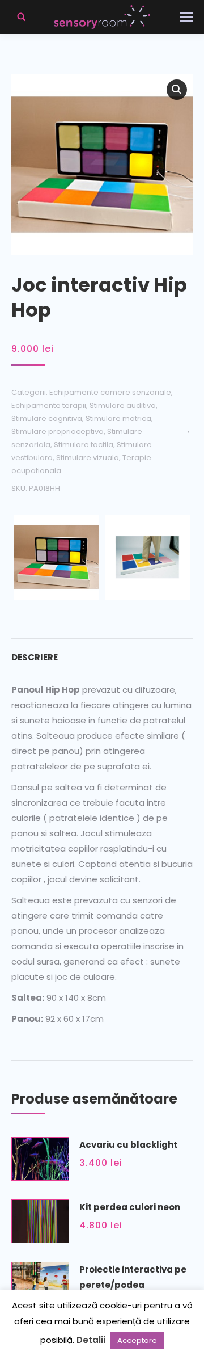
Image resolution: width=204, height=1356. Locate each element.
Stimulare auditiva (123, 405)
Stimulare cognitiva (46, 418)
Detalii (90, 1340)
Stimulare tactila (83, 444)
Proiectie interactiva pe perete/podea (132, 1277)
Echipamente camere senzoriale (110, 392)
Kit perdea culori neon (129, 1207)
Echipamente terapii (48, 405)
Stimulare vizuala (87, 457)
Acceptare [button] (137, 1340)
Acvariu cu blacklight (128, 1145)
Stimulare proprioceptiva (57, 431)
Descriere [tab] (34, 657)
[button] (177, 89)
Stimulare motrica (118, 418)
